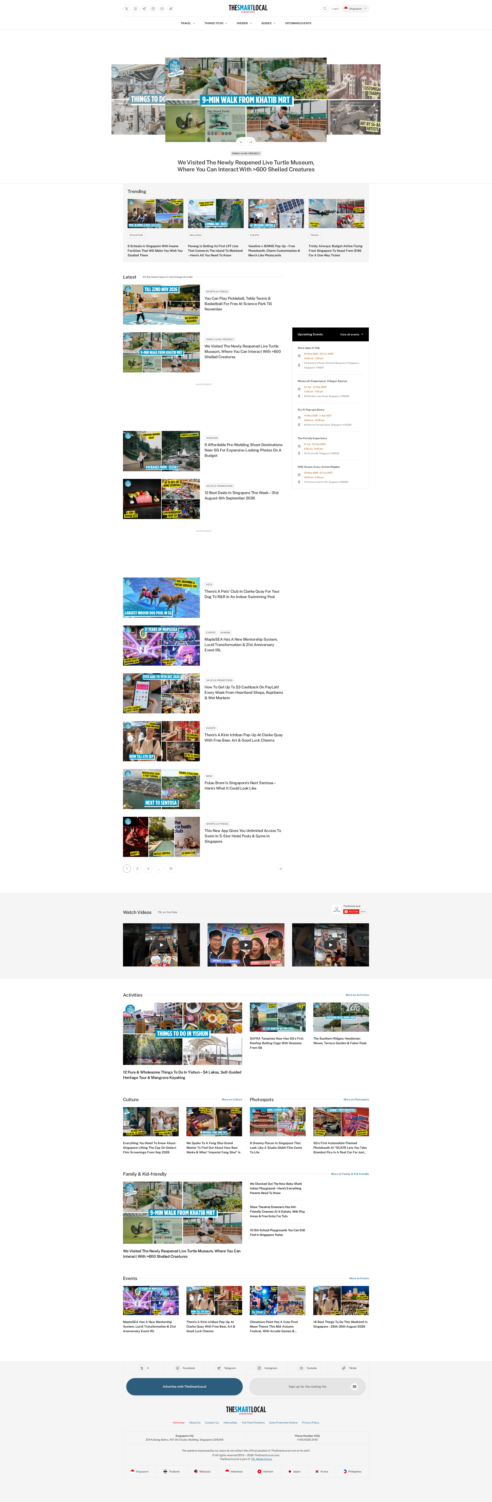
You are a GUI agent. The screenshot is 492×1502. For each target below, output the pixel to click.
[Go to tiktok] (171, 8)
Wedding (212, 438)
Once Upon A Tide (309, 347)
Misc (209, 776)
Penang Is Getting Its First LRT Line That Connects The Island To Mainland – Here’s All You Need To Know (215, 250)
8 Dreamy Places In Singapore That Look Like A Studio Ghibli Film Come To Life (276, 1147)
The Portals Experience (312, 438)
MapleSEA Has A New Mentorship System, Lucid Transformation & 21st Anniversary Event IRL (241, 644)
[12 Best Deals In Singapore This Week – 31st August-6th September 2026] (161, 499)
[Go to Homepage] (248, 9)
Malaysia (196, 235)
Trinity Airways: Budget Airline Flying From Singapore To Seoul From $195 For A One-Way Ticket (335, 250)
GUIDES (266, 23)
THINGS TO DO (213, 23)
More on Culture (232, 1099)
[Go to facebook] (135, 8)
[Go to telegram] (144, 8)
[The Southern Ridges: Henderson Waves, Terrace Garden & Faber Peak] (341, 1017)
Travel (314, 235)
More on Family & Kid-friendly (350, 1173)
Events (246, 153)
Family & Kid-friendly (220, 339)
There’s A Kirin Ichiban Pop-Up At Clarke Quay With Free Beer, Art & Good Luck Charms (246, 166)
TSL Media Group (261, 1459)
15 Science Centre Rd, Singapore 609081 (326, 482)
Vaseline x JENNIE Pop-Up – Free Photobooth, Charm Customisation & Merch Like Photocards (274, 250)
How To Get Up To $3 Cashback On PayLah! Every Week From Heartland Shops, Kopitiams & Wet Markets (243, 692)
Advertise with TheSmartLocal (184, 1386)
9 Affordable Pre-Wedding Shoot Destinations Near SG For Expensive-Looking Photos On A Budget (243, 450)
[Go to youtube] (162, 8)
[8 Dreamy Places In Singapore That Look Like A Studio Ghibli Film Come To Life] (278, 1121)
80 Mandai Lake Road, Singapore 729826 (326, 396)
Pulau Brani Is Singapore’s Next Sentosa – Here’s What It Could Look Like (240, 786)
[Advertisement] (204, 403)
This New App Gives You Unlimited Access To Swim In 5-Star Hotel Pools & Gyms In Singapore (242, 836)
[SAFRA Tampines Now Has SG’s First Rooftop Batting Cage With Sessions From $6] (278, 1017)
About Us (194, 1422)
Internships (230, 1422)
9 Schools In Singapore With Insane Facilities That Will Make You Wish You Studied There (155, 250)
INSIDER (242, 23)
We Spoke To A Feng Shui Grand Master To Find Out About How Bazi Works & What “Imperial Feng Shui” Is (213, 1147)
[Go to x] (126, 8)
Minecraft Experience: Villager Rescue (322, 381)
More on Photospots (356, 1099)
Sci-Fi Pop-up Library (311, 409)
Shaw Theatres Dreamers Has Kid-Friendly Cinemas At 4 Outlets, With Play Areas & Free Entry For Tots (277, 1211)
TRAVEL (186, 23)
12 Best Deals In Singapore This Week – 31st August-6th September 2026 (241, 495)
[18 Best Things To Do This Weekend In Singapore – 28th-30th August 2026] (341, 1300)
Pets (209, 584)
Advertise (178, 1422)
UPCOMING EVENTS (298, 23)
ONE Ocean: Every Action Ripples (319, 466)
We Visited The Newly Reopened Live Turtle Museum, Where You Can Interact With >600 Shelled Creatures (242, 351)
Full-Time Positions (253, 1422)
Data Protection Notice (283, 1422)
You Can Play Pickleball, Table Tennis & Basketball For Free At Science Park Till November (238, 303)
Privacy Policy (310, 1422)
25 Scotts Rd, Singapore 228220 (321, 453)
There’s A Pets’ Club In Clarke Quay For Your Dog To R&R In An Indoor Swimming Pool (241, 594)
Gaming (225, 632)
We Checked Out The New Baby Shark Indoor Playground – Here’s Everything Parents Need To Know (276, 1188)
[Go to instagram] (153, 8)
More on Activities (357, 994)
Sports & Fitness (217, 291)
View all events (349, 334)
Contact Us (212, 1422)
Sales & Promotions (219, 486)
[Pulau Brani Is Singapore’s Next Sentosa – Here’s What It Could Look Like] (161, 789)
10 (170, 868)
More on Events (359, 1278)
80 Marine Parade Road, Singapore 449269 (328, 424)
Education (136, 235)
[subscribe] (354, 1386)
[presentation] (349, 909)
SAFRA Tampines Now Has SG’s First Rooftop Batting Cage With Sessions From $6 (276, 1043)
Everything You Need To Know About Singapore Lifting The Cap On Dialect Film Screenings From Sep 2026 (149, 1147)
